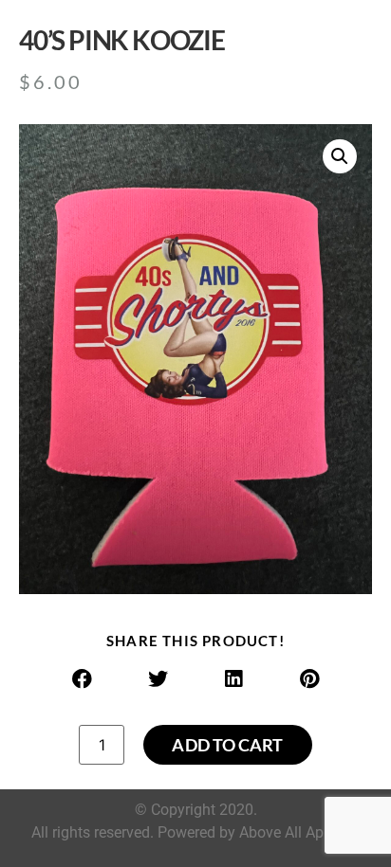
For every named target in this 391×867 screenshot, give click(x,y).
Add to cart (227, 744)
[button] (340, 156)
